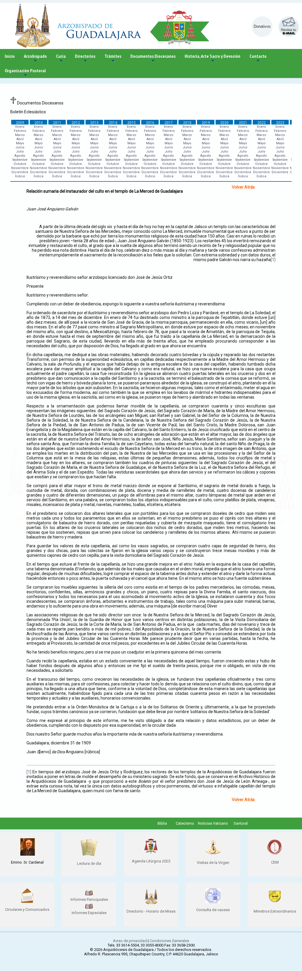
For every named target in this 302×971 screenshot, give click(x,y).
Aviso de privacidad (130, 941)
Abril (20, 139)
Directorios (85, 58)
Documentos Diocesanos (152, 58)
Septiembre (19, 159)
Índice (20, 176)
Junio (19, 147)
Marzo (20, 135)
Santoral (241, 823)
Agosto (19, 156)
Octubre (20, 164)
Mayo (20, 143)
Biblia (162, 823)
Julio (20, 151)
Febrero (20, 131)
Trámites (112, 58)
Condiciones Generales (169, 941)
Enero (19, 127)
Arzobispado (35, 58)
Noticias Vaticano (213, 823)
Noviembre (20, 168)
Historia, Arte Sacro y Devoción (212, 58)
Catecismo (185, 823)
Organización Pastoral (25, 73)
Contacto (258, 58)
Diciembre (20, 172)
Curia (61, 58)
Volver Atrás (243, 187)
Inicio (10, 56)
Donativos (262, 26)
